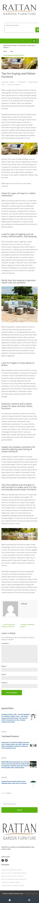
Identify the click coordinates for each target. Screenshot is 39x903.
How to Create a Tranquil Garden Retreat (14, 873)
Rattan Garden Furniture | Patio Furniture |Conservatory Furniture (19, 46)
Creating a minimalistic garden (10, 882)
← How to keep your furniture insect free (8, 625)
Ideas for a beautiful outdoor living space (14, 879)
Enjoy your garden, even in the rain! (12, 876)
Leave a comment (13, 85)
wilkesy (12, 82)
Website (4, 683)
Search (19, 810)
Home (5, 51)
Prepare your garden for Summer (11, 870)
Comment (5, 643)
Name (4, 666)
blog (11, 51)
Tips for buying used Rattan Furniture (12, 885)
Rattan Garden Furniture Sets (13, 893)
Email (3, 674)
